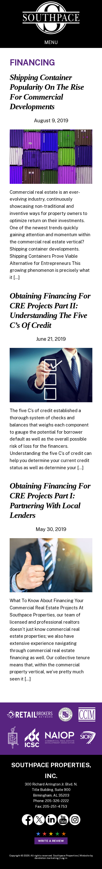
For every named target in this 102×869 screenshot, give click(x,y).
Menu (51, 42)
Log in (63, 857)
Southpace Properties (51, 17)
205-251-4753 (55, 806)
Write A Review (51, 841)
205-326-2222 (57, 801)
